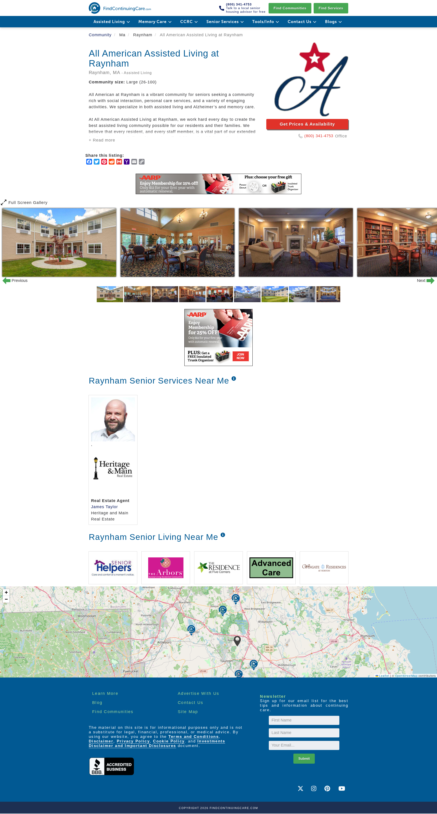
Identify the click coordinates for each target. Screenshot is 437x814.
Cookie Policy (169, 741)
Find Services (331, 8)
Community (100, 35)
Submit (304, 758)
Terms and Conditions (193, 736)
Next (424, 280)
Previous (12, 280)
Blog (97, 702)
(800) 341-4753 (318, 136)
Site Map (188, 711)
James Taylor (104, 507)
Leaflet (383, 675)
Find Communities (290, 8)
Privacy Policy (133, 741)
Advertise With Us (198, 693)
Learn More (105, 693)
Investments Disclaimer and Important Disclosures (157, 743)
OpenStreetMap (406, 675)
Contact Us (190, 702)
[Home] (120, 8)
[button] (237, 641)
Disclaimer (101, 741)
